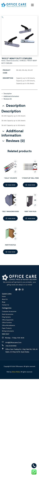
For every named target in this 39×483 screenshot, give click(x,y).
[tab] (21, 93)
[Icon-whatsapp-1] (16, 289)
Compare (15, 172)
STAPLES (23, 60)
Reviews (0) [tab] (15, 141)
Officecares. (19, 366)
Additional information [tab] (12, 133)
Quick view (15, 167)
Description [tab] (15, 105)
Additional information (11, 96)
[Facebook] (19, 289)
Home (3, 60)
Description (8, 93)
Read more (11, 185)
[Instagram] (22, 289)
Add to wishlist (15, 162)
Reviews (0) (8, 99)
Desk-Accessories (12, 60)
